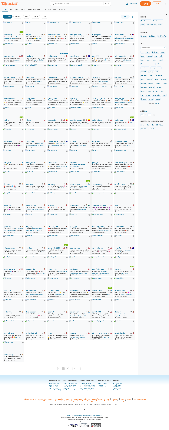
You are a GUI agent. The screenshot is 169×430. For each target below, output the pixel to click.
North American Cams (70, 383)
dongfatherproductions (99, 269)
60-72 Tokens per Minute (87, 388)
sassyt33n (7, 205)
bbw (142, 64)
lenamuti (118, 205)
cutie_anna (96, 141)
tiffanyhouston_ (76, 35)
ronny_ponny (30, 99)
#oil (88, 124)
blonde (151, 87)
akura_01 (118, 312)
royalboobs (74, 269)
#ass (27, 145)
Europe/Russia (151, 25)
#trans (57, 143)
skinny (153, 68)
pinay (151, 75)
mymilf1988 (96, 312)
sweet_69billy (31, 205)
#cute (65, 166)
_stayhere (96, 77)
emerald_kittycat (121, 163)
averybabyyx (74, 56)
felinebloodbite (120, 56)
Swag (128, 401)
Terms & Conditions (45, 399)
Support (69, 399)
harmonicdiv (30, 269)
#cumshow (127, 314)
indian (165, 83)
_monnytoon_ (97, 184)
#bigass (37, 230)
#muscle (84, 186)
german (163, 79)
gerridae (118, 77)
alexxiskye (7, 290)
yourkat (29, 248)
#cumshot (83, 209)
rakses (28, 120)
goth (142, 79)
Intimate (144, 36)
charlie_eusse (53, 141)
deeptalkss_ (8, 141)
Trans (44, 16)
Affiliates (107, 401)
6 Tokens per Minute (86, 383)
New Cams (101, 385)
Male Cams (116, 387)
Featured (8, 16)
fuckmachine (151, 64)
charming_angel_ (98, 226)
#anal (37, 81)
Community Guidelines (82, 399)
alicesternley (8, 354)
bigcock (149, 79)
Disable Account (82, 401)
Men (26, 16)
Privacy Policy (59, 399)
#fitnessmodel (85, 188)
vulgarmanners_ (9, 248)
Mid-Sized (152, 36)
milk (157, 72)
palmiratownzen (54, 35)
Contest (99, 401)
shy (142, 95)
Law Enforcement (140, 399)
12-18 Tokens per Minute (87, 385)
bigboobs (155, 52)
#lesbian (79, 124)
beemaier (29, 184)
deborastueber (97, 120)
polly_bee (95, 163)
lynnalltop (7, 226)
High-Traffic (162, 36)
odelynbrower (75, 248)
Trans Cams (116, 390)
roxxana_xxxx (53, 226)
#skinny (72, 166)
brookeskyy (8, 35)
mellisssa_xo (52, 56)
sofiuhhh (73, 163)
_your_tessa (52, 99)
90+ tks (153, 129)
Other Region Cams (69, 385)
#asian (108, 273)
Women (17, 16)
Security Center (126, 399)
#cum (49, 145)
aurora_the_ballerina (99, 99)
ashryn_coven (97, 290)
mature (149, 56)
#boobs (42, 209)
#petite (6, 38)
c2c (162, 91)
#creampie (95, 273)
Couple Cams (117, 388)
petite (151, 99)
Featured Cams (117, 383)
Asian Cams (66, 388)
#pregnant (41, 145)
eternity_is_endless (99, 333)
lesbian (143, 83)
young (151, 72)
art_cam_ (29, 226)
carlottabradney (120, 333)
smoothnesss (52, 163)
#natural (78, 164)
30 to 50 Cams (53, 388)
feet (159, 68)
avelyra (6, 120)
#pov (78, 209)
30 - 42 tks (159, 125)
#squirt (35, 60)
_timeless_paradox (99, 205)
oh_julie (73, 141)
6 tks (142, 125)
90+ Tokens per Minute (87, 390)
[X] (84, 410)
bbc (157, 91)
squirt (163, 52)
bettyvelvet (8, 312)
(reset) (146, 111)
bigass (159, 64)
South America (158, 21)
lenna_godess (31, 163)
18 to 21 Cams (53, 385)
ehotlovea (29, 56)
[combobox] (76, 4)
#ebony (84, 124)
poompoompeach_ (77, 77)
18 (142, 52)
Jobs (114, 401)
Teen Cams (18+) (54, 383)
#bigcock (62, 143)
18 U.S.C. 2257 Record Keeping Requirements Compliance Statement (84, 415)
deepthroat (145, 68)
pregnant (144, 75)
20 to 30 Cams (53, 387)
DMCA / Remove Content (100, 399)
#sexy (71, 188)
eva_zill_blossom (10, 77)
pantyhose (159, 75)
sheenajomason (9, 99)
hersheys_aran (53, 290)
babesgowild (52, 77)
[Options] (133, 17)
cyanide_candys (76, 120)
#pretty (83, 164)
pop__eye (73, 226)
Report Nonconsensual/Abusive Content (53, 401)
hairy (154, 60)
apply (153, 115)
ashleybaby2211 (54, 248)
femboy (150, 83)
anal (156, 56)
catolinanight (119, 226)
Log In (157, 4)
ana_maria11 (52, 120)
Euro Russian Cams (69, 387)
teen (160, 60)
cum (164, 95)
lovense (143, 99)
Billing (71, 401)
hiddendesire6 (9, 333)
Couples (35, 16)
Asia (142, 25)
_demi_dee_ (30, 141)
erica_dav (7, 163)
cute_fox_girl (119, 99)
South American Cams (70, 390)
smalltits (143, 72)
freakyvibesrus (9, 269)
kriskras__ (52, 205)
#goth (123, 60)
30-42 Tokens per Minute (87, 387)
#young (125, 102)
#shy (40, 38)
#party (57, 145)
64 (74, 368)
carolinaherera (97, 248)
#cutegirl (77, 166)
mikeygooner (75, 184)
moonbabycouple (121, 141)
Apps (92, 401)
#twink (76, 315)
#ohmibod (40, 60)
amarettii (51, 312)
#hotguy (76, 188)
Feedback (115, 399)
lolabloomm (119, 120)
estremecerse (75, 312)
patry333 (95, 56)
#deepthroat (102, 273)
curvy (156, 79)
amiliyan (73, 333)
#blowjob (37, 209)
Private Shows (102, 383)
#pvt (33, 209)
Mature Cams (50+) (55, 390)
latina (148, 60)
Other (160, 25)
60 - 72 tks (144, 129)
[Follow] (22, 23)
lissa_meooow (31, 312)
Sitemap (121, 401)
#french (117, 38)
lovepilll (51, 333)
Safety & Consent (30, 399)
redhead (144, 87)
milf (161, 56)
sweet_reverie (120, 184)
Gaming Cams (102, 387)
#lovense (121, 38)
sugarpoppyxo (9, 56)
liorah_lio (118, 269)
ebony (148, 52)
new (142, 60)
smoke (148, 95)
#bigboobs (128, 38)
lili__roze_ (7, 184)
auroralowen (52, 184)
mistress (151, 91)
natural (158, 87)
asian (142, 56)
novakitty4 (118, 248)
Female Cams (117, 385)
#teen (9, 38)
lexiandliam (74, 205)
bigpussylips (156, 95)
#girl (119, 252)
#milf (132, 38)
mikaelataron (31, 290)
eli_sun (28, 35)
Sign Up (145, 4)
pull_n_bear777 (31, 77)
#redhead (28, 209)
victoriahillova (120, 290)
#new (13, 38)
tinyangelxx (96, 35)
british (158, 83)
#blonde (18, 36)
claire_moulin (120, 35)
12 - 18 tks (150, 125)
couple (158, 99)
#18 (37, 38)
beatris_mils (52, 269)
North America (146, 21)
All (106, 4)
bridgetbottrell (31, 333)
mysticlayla (74, 99)
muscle (143, 91)
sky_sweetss (74, 290)
